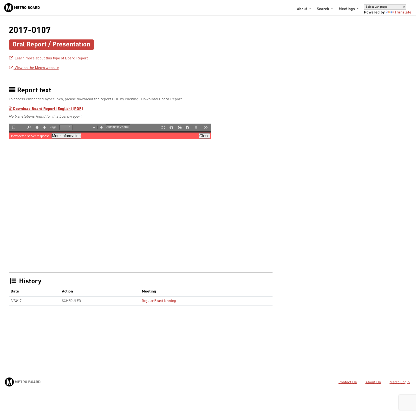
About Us (373, 382)
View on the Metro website (36, 68)
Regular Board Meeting (159, 301)
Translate (403, 12)
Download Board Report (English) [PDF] (47, 109)
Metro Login (400, 382)
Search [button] (323, 9)
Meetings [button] (347, 9)
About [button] (302, 9)
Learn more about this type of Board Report (51, 58)
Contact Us (347, 382)
